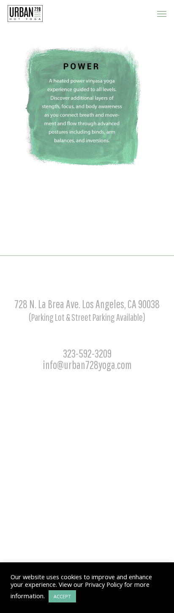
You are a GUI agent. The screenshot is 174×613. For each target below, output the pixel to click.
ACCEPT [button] (62, 596)
